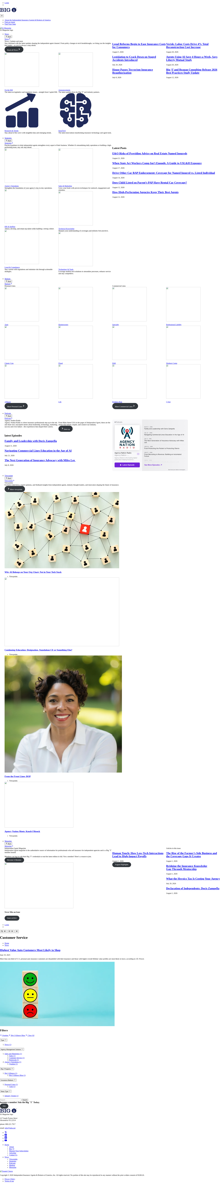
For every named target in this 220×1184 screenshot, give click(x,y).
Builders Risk (117, 402)
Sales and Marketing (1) (13, 1054)
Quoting (5, 1035)
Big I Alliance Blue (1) (17, 1075)
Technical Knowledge (66, 229)
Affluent (8, 402)
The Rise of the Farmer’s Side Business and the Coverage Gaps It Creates (191, 855)
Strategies (8, 138)
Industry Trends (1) (11, 1096)
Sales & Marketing (65, 186)
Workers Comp (171, 363)
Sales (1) (12, 1056)
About (11, 1147)
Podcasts (8, 413)
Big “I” (11, 1149)
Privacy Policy (10, 1179)
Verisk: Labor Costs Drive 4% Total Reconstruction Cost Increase (187, 46)
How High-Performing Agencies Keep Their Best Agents (145, 192)
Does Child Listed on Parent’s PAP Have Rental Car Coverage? (149, 182)
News (7, 34)
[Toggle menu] (10, 931)
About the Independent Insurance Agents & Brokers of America (28, 20)
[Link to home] (5, 28)
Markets (7, 279)
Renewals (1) (14, 1060)
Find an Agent (10, 22)
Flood (60, 363)
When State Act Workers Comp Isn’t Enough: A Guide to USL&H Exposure (157, 163)
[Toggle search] (3, 931)
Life (59, 402)
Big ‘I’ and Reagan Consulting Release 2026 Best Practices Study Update (191, 71)
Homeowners (63, 325)
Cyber (168, 402)
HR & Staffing (10, 227)
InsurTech (62, 131)
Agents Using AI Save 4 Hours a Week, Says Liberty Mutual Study (191, 58)
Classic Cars (9, 363)
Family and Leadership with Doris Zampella (31, 440)
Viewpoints (9, 476)
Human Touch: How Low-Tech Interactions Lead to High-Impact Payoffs (137, 855)
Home (7, 943)
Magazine (8, 841)
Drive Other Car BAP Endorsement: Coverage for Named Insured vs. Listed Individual (163, 172)
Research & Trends (11, 131)
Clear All (30, 1035)
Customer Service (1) (17, 1058)
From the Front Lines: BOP (18, 776)
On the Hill (9, 90)
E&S (114, 363)
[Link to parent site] (8, 11)
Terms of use (9, 1181)
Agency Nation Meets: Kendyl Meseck (22, 831)
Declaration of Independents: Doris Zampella (192, 888)
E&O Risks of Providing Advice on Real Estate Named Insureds (149, 153)
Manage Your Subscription (18, 1151)
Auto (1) (12, 1087)
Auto (6, 325)
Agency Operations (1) (13, 1062)
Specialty (115, 325)
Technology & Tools (65, 269)
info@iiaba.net (10, 1128)
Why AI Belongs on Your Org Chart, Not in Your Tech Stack (33, 572)
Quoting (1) (13, 1064)
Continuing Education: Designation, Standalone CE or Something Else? (38, 650)
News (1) (8, 1045)
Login (7, 3)
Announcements (64, 90)
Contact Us (13, 1155)
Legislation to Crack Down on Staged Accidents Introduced (134, 58)
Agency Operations (12, 186)
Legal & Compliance (12, 267)
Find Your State (10, 24)
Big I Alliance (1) (11, 1073)
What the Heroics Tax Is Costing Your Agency (193, 878)
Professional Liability (174, 325)
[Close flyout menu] (2, 15)
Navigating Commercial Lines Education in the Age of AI (38, 450)
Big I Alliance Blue (18, 1035)
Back (9, 37)
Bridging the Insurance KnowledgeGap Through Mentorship (186, 867)
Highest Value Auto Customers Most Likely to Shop (30, 950)
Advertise (12, 1153)
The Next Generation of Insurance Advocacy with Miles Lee (40, 460)
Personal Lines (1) (11, 1084)
